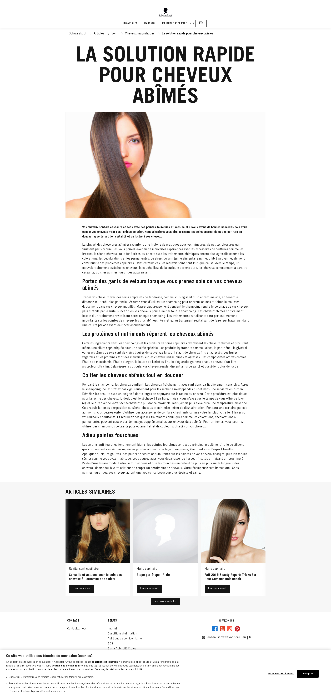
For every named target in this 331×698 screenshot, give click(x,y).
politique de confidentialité (67, 666)
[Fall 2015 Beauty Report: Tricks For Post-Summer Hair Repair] (233, 548)
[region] (165, 674)
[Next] (263, 548)
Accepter (308, 674)
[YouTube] (222, 629)
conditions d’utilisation (105, 662)
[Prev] (67, 548)
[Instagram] (230, 629)
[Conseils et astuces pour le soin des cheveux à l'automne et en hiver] (98, 548)
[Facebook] (215, 629)
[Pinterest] (237, 629)
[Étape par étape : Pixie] (165, 548)
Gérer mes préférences (281, 674)
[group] (165, 548)
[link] (244, 637)
